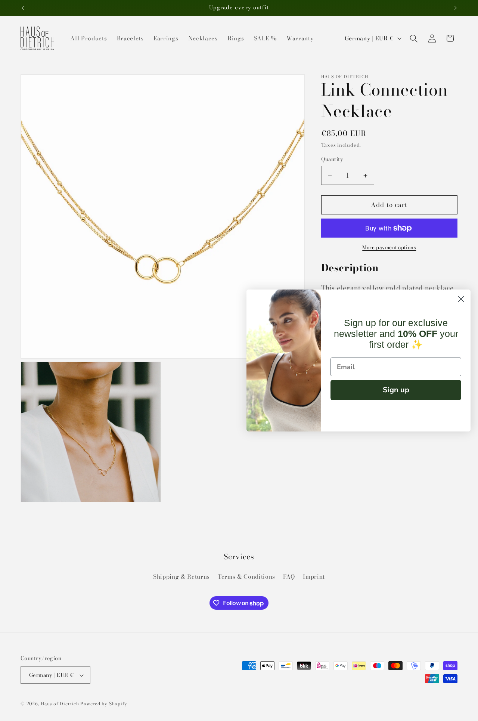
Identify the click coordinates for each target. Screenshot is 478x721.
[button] (414, 38)
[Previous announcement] (23, 8)
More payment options (389, 247)
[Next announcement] (455, 8)
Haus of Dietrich (60, 703)
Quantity (332, 160)
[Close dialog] (461, 299)
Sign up (396, 390)
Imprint (314, 576)
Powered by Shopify (103, 703)
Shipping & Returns (181, 576)
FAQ (289, 576)
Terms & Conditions (246, 576)
